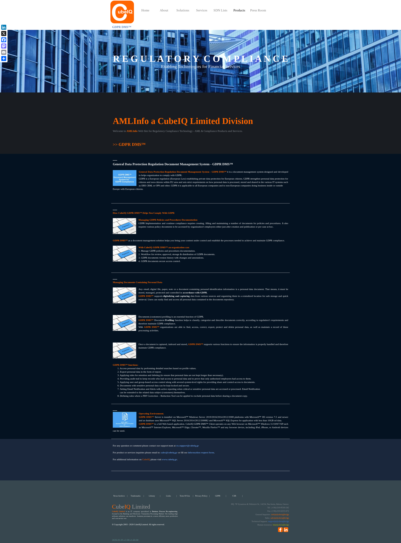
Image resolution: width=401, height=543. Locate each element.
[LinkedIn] (4, 27)
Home (145, 10)
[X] (4, 33)
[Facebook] (4, 40)
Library (152, 496)
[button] (187, 445)
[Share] (4, 58)
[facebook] (280, 529)
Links (168, 496)
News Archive (119, 496)
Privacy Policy (201, 496)
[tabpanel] (200, 138)
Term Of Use (185, 496)
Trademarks (136, 496)
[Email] (4, 52)
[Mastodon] (4, 46)
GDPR (217, 496)
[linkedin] (286, 529)
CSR (234, 496)
